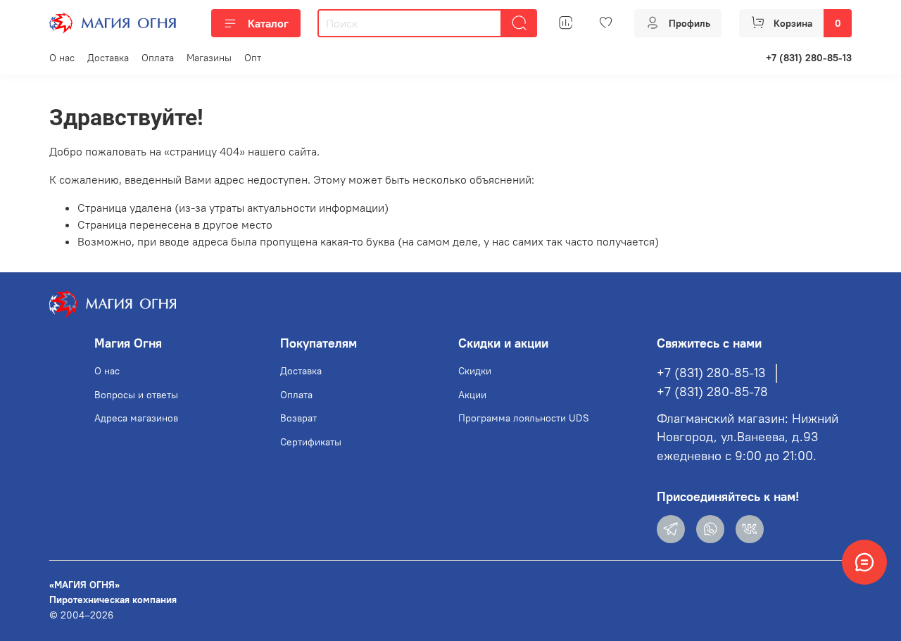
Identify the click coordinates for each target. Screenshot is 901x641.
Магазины (209, 57)
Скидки (474, 370)
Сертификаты (310, 442)
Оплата (157, 57)
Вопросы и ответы (136, 394)
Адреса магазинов (136, 418)
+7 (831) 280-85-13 (809, 57)
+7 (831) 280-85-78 (712, 392)
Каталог (268, 23)
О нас (62, 57)
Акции (472, 394)
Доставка (108, 57)
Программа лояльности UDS (523, 418)
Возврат (298, 418)
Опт (252, 57)
